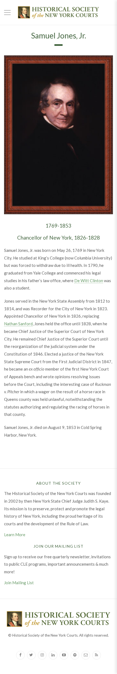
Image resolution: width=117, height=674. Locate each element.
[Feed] (96, 655)
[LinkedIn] (53, 655)
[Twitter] (31, 655)
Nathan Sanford (18, 323)
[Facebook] (20, 655)
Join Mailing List (19, 582)
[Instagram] (42, 655)
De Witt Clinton (88, 280)
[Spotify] (74, 655)
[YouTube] (64, 655)
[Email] (85, 655)
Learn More (14, 534)
